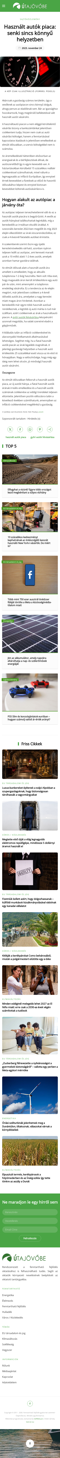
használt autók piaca (16, 437)
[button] (3, 6)
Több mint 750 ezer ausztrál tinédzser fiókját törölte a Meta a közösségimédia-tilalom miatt (29, 602)
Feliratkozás (30, 1238)
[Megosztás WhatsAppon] (30, 429)
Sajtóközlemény (30, 19)
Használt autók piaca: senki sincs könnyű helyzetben (30, 33)
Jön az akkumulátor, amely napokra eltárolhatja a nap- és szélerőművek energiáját (27, 660)
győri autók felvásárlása (42, 437)
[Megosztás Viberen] (50, 429)
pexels (40, 412)
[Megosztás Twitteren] (10, 429)
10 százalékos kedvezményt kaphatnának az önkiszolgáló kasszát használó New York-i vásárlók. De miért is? (29, 542)
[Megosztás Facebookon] (20, 429)
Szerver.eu (30, 1422)
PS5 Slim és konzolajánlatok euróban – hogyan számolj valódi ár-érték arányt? (29, 718)
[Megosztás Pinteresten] (40, 429)
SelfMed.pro (38, 1419)
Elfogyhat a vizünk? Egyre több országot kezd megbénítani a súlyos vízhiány (29, 491)
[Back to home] (30, 6)
